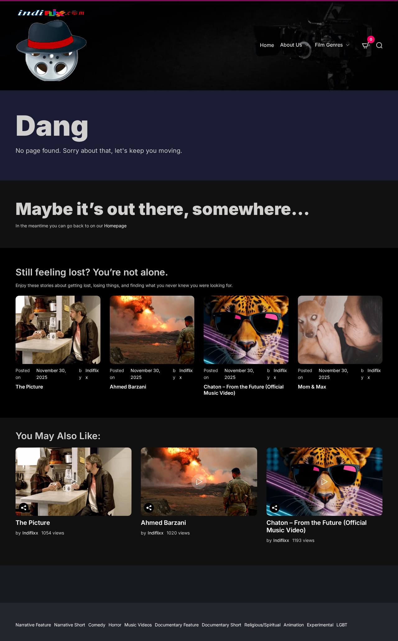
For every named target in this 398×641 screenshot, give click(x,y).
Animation (294, 624)
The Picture (29, 387)
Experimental (320, 624)
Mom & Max (312, 387)
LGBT (341, 624)
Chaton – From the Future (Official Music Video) (244, 390)
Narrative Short (69, 624)
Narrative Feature (33, 624)
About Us (291, 45)
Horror (115, 624)
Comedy (96, 624)
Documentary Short (221, 624)
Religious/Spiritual (262, 624)
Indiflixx (30, 532)
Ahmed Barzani (128, 387)
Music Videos (138, 624)
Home (267, 45)
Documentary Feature (177, 624)
